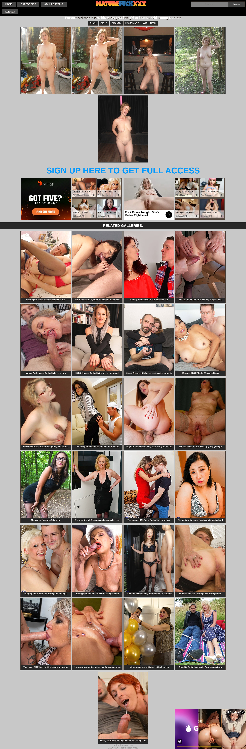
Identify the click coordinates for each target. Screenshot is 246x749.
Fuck (93, 23)
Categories (28, 4)
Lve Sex (10, 11)
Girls (103, 23)
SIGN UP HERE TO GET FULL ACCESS (123, 170)
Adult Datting (53, 4)
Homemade (132, 23)
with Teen (149, 23)
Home (8, 4)
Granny (116, 23)
